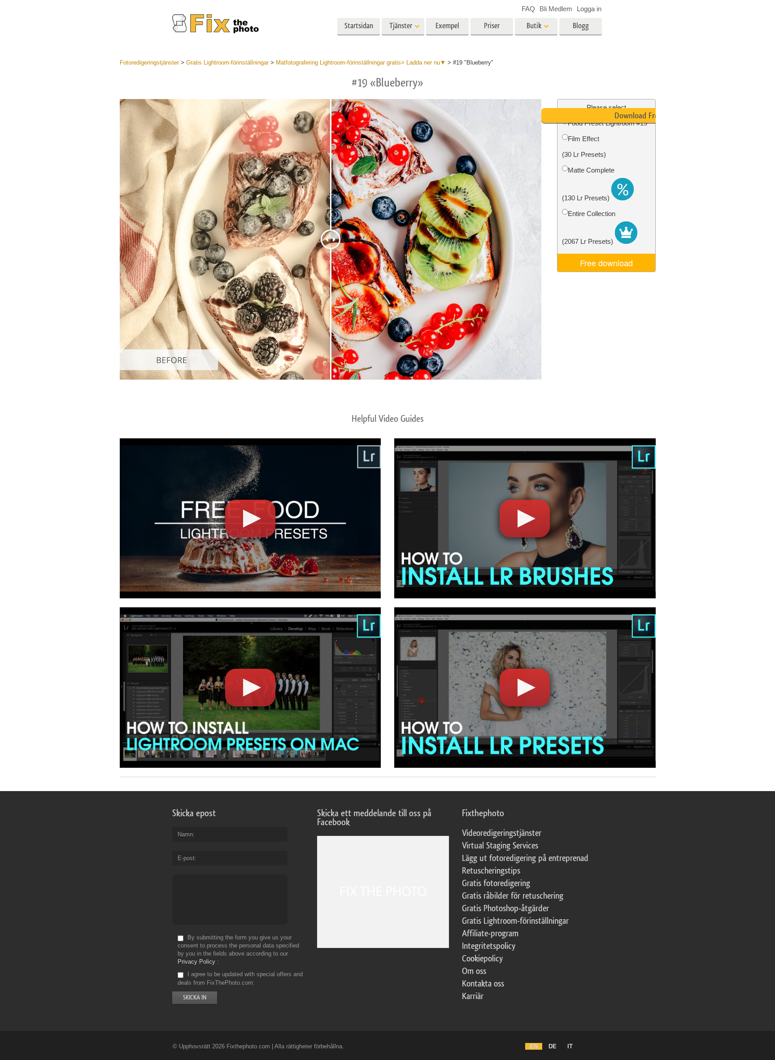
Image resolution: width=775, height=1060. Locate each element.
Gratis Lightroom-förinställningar (515, 921)
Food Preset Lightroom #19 (607, 123)
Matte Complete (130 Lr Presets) (588, 184)
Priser (492, 26)
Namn (185, 834)
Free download (606, 262)
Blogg (581, 26)
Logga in (589, 9)
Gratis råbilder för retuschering (512, 895)
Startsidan (358, 26)
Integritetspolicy (488, 946)
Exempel (447, 26)
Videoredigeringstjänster (501, 833)
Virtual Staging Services (500, 845)
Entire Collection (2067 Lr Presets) (588, 227)
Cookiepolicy (482, 958)
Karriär (472, 996)
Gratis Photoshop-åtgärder (505, 908)
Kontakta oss (483, 983)
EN (534, 1046)
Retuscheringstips (491, 870)
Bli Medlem (556, 9)
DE (553, 1046)
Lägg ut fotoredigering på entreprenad (525, 858)
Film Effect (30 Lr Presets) (584, 146)
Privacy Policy (196, 961)
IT (570, 1046)
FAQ (528, 9)
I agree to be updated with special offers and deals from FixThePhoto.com (240, 978)
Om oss (474, 971)
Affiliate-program (490, 933)
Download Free (638, 116)
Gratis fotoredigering (496, 883)
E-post (186, 858)
